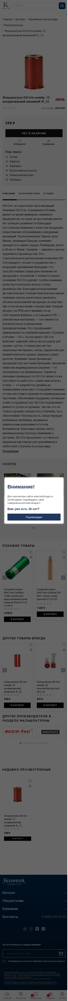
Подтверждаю (34, 517)
